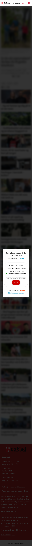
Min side (4, 535)
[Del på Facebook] (13, 76)
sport (16, 83)
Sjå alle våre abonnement (16, 293)
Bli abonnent (16, 3)
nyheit (9, 83)
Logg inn (23, 3)
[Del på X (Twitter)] (16, 76)
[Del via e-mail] (18, 76)
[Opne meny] (29, 3)
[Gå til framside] (5, 3)
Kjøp (16, 282)
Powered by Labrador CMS (16, 543)
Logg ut (11, 535)
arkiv (3, 83)
